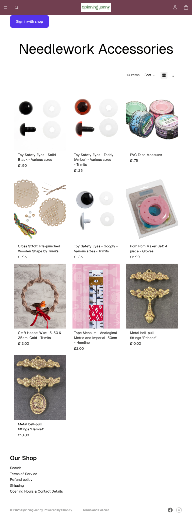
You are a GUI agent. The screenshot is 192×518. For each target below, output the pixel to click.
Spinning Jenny (31, 510)
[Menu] (6, 7)
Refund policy (21, 479)
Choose (62, 142)
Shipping (17, 485)
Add (174, 142)
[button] (150, 75)
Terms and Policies (96, 510)
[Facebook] (170, 510)
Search (15, 468)
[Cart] (186, 7)
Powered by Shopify (58, 510)
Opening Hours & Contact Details (36, 491)
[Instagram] (179, 510)
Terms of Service (23, 474)
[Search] (16, 7)
